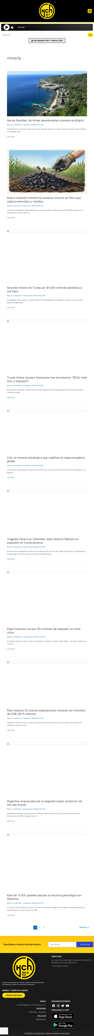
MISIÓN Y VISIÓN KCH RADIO (15, 990)
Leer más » (11, 136)
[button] (90, 11)
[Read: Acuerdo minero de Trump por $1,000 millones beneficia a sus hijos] (47, 257)
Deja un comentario (14, 125)
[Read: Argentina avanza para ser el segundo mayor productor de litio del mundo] (47, 770)
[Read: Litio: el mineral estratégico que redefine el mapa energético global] (47, 431)
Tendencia (27, 125)
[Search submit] (90, 35)
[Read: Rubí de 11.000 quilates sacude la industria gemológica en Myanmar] (47, 862)
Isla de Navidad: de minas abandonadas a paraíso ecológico (45, 120)
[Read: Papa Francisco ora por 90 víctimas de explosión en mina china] (47, 598)
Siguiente (84, 927)
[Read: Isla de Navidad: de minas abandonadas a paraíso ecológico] (47, 93)
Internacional (28, 296)
